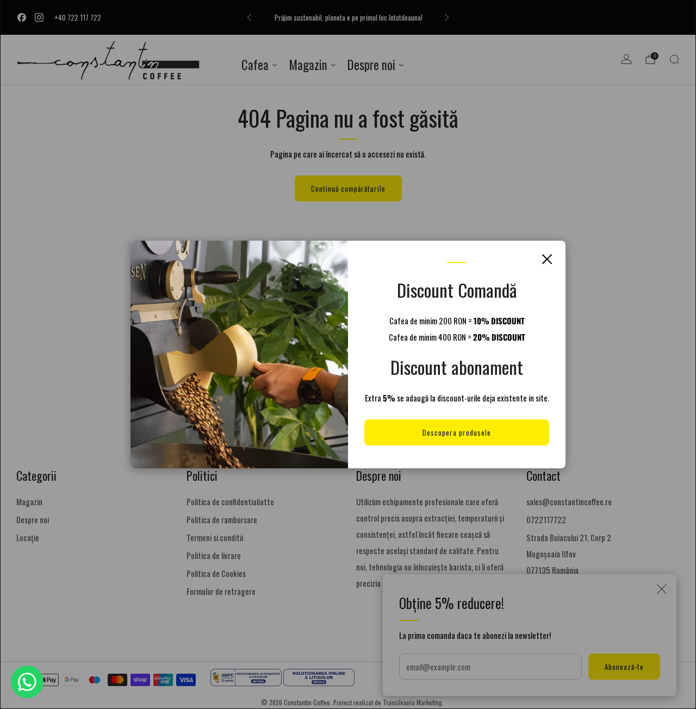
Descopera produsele (456, 432)
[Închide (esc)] (547, 259)
